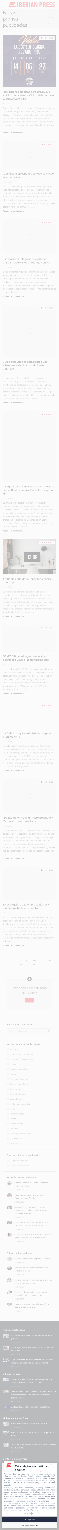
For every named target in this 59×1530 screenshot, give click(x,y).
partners (21, 1474)
